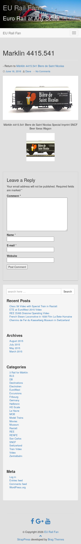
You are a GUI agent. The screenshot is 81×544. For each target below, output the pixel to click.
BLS (11, 376)
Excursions (15, 393)
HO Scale (14, 407)
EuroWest (14, 389)
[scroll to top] (40, 535)
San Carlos (15, 438)
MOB (12, 414)
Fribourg (13, 397)
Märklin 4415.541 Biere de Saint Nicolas (40, 66)
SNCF (12, 442)
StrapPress (23, 539)
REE (12, 431)
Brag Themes (56, 539)
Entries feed (16, 480)
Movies (13, 421)
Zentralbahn (15, 456)
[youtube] (47, 520)
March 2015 (15, 351)
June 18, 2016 (13, 71)
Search (67, 291)
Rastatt (13, 428)
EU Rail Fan (21, 7)
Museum (14, 424)
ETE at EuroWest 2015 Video (25, 309)
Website (12, 256)
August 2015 (16, 341)
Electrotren (15, 386)
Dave (28, 71)
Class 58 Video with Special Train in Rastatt (33, 306)
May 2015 (14, 348)
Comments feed (18, 484)
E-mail (11, 245)
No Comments (43, 71)
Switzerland (15, 445)
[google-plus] (40, 520)
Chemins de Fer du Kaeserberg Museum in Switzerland (39, 320)
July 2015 (14, 344)
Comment (14, 196)
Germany (14, 400)
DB (11, 379)
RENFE (13, 435)
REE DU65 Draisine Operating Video (29, 313)
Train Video (15, 449)
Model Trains (16, 417)
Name (10, 235)
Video (12, 452)
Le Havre (14, 410)
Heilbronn (14, 404)
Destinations (16, 382)
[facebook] (33, 520)
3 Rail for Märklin (18, 372)
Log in (12, 477)
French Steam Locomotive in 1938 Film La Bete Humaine (40, 316)
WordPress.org (17, 487)
